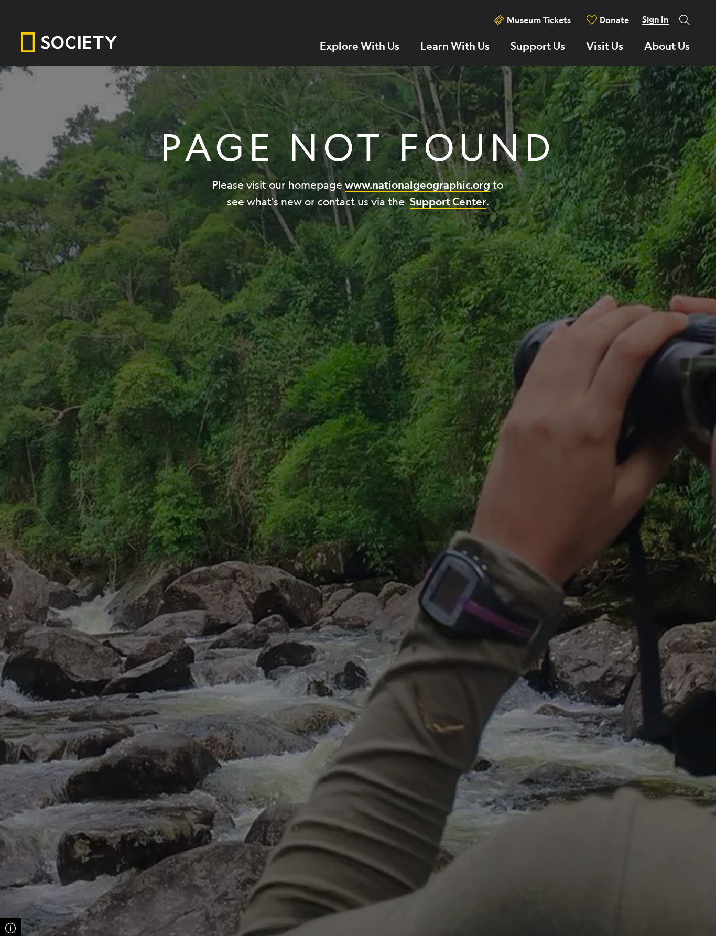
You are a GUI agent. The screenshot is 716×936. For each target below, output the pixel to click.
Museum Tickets (539, 19)
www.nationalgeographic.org (417, 184)
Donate (614, 19)
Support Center (448, 201)
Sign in (655, 19)
